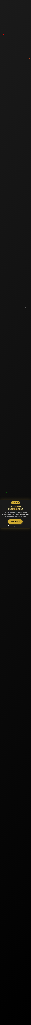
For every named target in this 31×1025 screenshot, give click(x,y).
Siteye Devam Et (15, 521)
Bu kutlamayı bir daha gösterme (16, 526)
